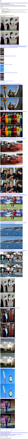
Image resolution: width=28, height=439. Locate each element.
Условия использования (15, 434)
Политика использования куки (11, 435)
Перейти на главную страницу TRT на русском (7, 15)
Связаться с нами (7, 434)
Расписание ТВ (2, 434)
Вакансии (11, 434)
